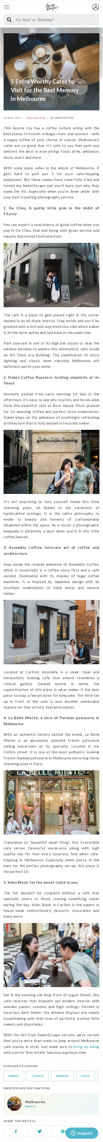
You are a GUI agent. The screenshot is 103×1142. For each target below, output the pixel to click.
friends (62, 1075)
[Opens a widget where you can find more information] (81, 1134)
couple (38, 1075)
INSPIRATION (35, 117)
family (14, 1075)
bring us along (86, 1046)
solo (85, 1075)
